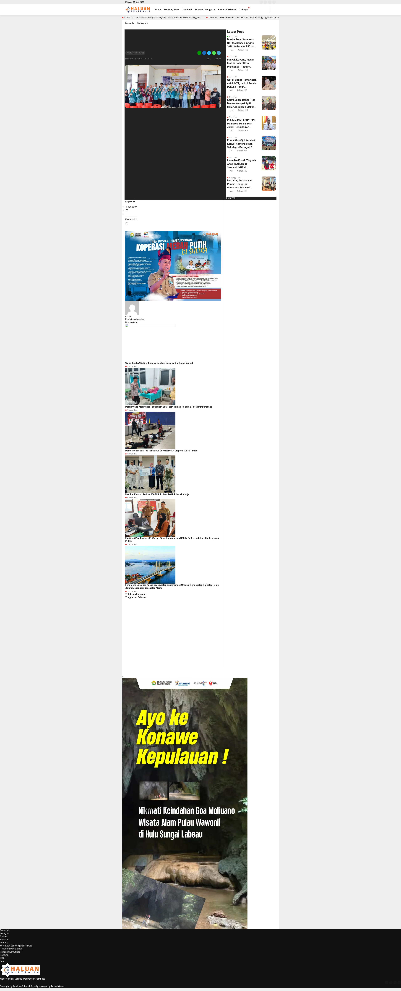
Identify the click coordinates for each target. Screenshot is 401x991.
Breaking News (171, 9)
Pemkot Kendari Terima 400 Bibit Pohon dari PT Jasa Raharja (157, 494)
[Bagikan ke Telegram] (218, 53)
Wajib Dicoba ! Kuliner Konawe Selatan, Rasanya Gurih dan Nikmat (159, 363)
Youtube (4, 939)
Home (157, 9)
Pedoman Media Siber (11, 948)
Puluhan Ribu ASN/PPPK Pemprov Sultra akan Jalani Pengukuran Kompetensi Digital (241, 124)
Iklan (2, 958)
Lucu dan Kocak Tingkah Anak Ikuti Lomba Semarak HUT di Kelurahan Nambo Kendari (241, 164)
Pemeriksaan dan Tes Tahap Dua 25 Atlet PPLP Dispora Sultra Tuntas (161, 450)
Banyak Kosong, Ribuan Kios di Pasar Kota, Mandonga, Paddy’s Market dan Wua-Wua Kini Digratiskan (240, 63)
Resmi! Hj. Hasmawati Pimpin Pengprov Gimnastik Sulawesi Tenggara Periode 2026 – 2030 (241, 184)
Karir (2, 961)
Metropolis (142, 23)
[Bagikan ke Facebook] (204, 53)
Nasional (187, 9)
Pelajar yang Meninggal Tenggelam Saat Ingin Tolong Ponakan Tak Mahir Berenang (168, 407)
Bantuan (4, 955)
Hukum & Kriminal (227, 9)
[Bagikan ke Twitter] (209, 53)
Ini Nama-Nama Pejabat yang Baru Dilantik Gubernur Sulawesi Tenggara (168, 17)
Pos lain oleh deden (134, 319)
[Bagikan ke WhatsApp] (213, 53)
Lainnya (244, 9)
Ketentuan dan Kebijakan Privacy (16, 945)
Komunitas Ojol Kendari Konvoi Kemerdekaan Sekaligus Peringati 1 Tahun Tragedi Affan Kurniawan (241, 144)
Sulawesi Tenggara (205, 9)
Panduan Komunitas (10, 952)
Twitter (3, 936)
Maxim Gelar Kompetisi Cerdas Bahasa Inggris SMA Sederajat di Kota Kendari (240, 43)
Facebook (5, 930)
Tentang (4, 942)
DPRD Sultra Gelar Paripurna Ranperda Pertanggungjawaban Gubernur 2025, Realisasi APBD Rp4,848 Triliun (268, 17)
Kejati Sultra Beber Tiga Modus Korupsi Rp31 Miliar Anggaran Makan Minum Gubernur (241, 103)
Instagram (5, 933)
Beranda (129, 23)
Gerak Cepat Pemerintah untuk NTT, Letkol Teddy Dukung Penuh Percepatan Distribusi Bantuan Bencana (242, 83)
